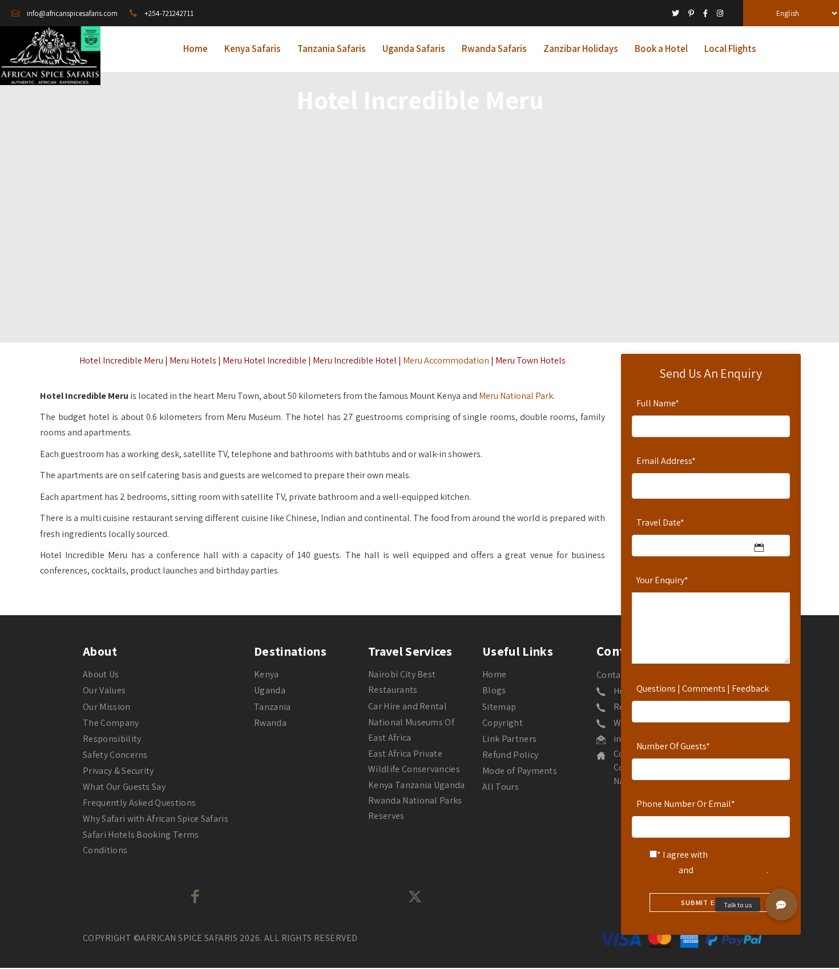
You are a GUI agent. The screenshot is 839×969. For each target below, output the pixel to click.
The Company (111, 723)
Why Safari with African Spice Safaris (155, 819)
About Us (101, 674)
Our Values (104, 690)
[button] (781, 904)
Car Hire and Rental (407, 706)
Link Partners (509, 739)
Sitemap (499, 707)
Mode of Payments (519, 771)
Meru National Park (516, 396)
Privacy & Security (118, 771)
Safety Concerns (115, 755)
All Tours (500, 787)
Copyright (502, 723)
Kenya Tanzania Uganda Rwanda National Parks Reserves (416, 800)
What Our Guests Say (124, 787)
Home (494, 674)
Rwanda (270, 723)
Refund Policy (510, 755)
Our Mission (107, 707)
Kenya (266, 674)
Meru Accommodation (446, 360)
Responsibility (112, 739)
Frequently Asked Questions (139, 803)
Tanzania (272, 707)
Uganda (269, 690)
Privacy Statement (731, 870)
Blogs (494, 690)
